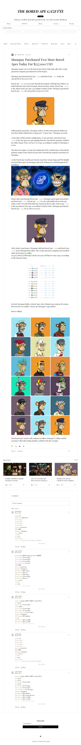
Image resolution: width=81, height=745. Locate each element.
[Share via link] (23, 446)
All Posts (5, 43)
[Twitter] (40, 736)
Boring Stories (54, 43)
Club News (26, 43)
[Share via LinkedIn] (19, 446)
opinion (62, 43)
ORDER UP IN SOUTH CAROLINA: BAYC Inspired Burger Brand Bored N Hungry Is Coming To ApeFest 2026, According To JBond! (66, 480)
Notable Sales (45, 43)
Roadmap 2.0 (35, 43)
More (69, 43)
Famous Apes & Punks (16, 43)
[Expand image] (20, 327)
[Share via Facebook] (12, 446)
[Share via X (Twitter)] (16, 446)
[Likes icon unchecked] (16, 547)
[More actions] (69, 55)
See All (76, 460)
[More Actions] (69, 512)
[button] (75, 43)
